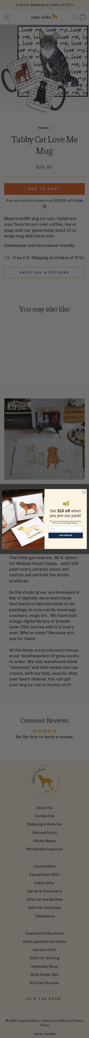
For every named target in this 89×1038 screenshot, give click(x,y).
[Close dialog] (84, 492)
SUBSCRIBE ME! (65, 535)
